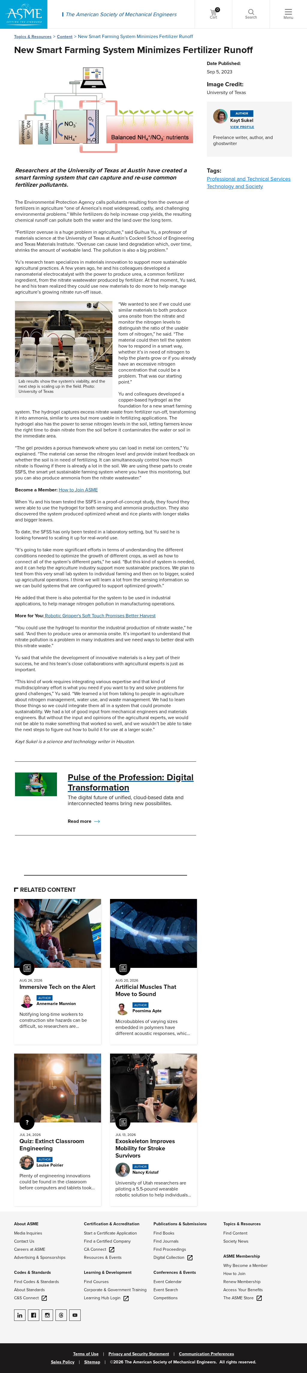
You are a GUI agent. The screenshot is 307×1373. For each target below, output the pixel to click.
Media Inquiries (28, 1233)
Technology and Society (235, 186)
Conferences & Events (175, 1272)
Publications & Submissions (180, 1223)
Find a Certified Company (107, 1241)
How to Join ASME (78, 490)
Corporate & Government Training (115, 1289)
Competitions (166, 1297)
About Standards (29, 1289)
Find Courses (96, 1281)
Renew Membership (242, 1281)
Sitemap (92, 1362)
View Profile (242, 127)
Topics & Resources (33, 36)
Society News (236, 1241)
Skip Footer (12, 1214)
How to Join (234, 1273)
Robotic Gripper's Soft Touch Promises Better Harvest (100, 616)
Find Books (164, 1233)
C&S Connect (26, 1297)
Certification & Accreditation (111, 1223)
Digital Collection (169, 1257)
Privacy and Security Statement (139, 1354)
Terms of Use (86, 1354)
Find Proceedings (170, 1249)
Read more (79, 821)
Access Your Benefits (243, 1289)
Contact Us (24, 1241)
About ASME (26, 1223)
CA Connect (95, 1249)
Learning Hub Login (102, 1297)
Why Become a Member (245, 1265)
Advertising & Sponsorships (40, 1257)
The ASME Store (238, 1297)
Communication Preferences (206, 1354)
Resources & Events (103, 1257)
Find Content (235, 1233)
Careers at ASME (29, 1249)
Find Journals (166, 1241)
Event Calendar (168, 1281)
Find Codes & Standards (36, 1281)
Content (65, 36)
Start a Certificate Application (110, 1233)
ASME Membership (241, 1256)
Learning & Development (108, 1272)
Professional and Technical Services (249, 179)
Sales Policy (62, 1362)
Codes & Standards (32, 1272)
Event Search (166, 1289)
